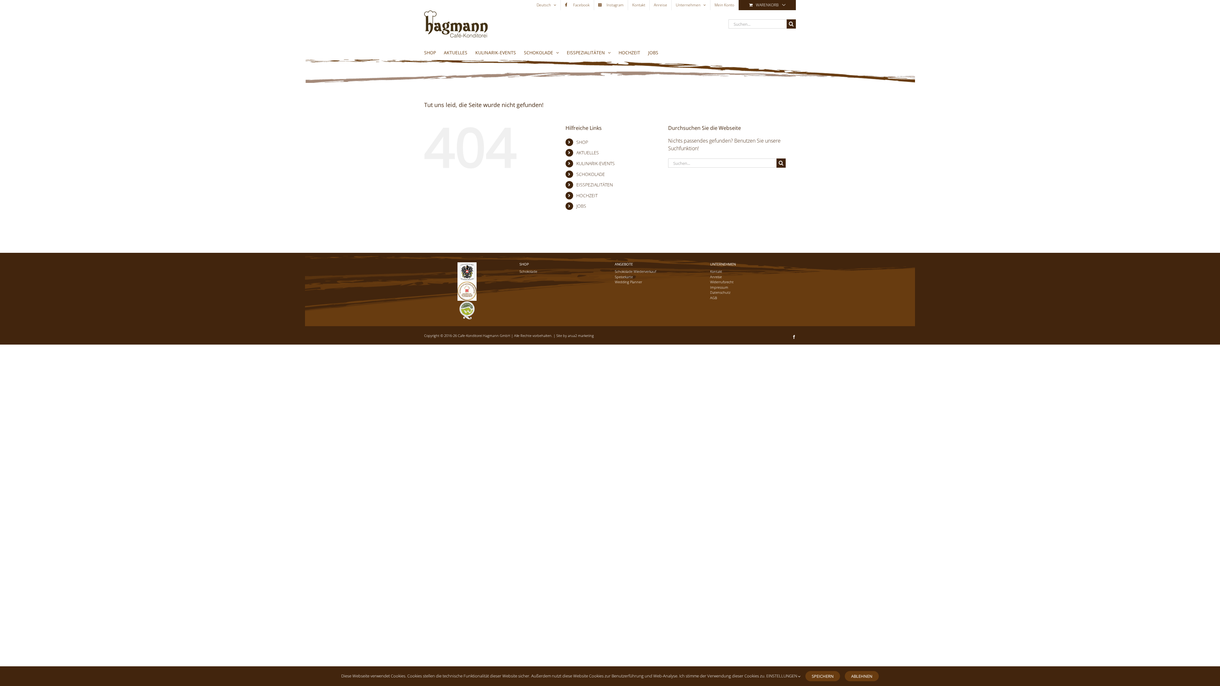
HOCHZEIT (587, 195)
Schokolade (528, 271)
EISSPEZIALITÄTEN (594, 185)
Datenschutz (720, 292)
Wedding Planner (628, 281)
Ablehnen (861, 676)
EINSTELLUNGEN (782, 676)
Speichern (823, 676)
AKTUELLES (587, 153)
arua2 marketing (581, 335)
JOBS (581, 206)
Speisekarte (624, 276)
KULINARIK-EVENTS (595, 163)
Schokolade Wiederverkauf (635, 271)
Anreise (716, 276)
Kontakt (716, 271)
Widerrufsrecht (722, 281)
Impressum (719, 287)
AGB (713, 297)
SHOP (582, 142)
